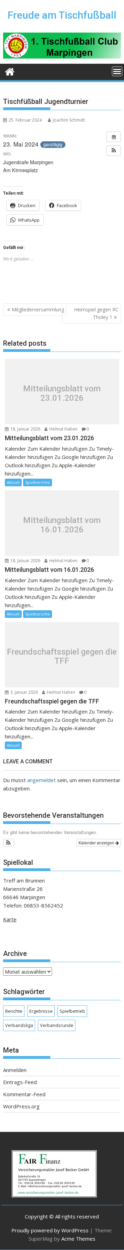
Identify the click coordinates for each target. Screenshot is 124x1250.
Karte (10, 919)
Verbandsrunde (56, 1025)
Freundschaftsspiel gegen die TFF (62, 656)
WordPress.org (21, 1106)
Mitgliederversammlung (38, 309)
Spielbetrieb (72, 1011)
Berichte (13, 1011)
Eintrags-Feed (20, 1082)
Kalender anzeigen (97, 842)
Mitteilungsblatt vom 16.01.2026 (62, 525)
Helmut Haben (63, 429)
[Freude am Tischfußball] (10, 71)
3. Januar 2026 (23, 692)
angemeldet (41, 780)
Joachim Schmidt (69, 120)
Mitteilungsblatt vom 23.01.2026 (62, 393)
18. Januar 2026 (24, 429)
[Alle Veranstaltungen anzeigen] (113, 137)
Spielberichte (37, 482)
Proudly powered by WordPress (50, 1230)
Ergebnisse (41, 1011)
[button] (114, 151)
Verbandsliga (19, 1025)
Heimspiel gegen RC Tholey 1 (96, 313)
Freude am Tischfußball (62, 15)
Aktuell (13, 482)
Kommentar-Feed (24, 1094)
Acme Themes (78, 1238)
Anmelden (15, 1069)
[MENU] (117, 71)
